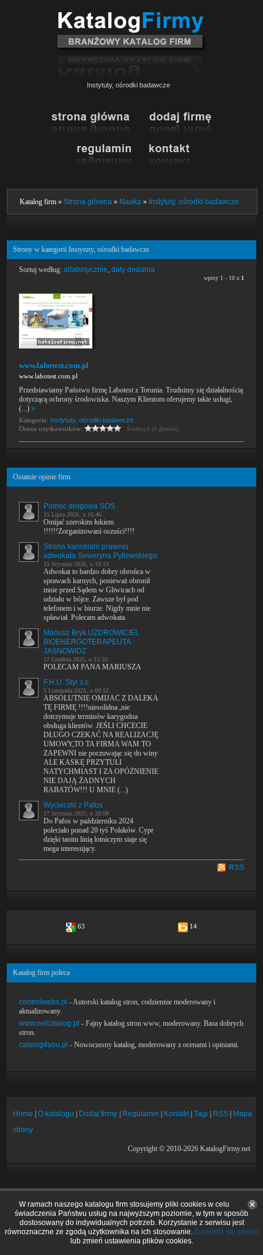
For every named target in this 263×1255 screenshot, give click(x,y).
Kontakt (176, 1114)
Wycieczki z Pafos (73, 805)
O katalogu (56, 1114)
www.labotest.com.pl (54, 365)
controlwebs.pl (43, 1002)
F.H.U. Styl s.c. (67, 682)
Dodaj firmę (98, 1114)
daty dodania (133, 269)
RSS (236, 867)
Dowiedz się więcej (226, 1231)
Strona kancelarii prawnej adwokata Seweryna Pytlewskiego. (101, 551)
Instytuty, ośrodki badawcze (194, 201)
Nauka (130, 201)
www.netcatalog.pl (49, 1023)
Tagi (201, 1114)
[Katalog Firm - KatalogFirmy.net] (132, 16)
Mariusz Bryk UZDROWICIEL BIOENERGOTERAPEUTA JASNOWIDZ (91, 641)
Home (23, 1114)
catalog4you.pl (43, 1044)
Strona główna (88, 201)
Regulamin (140, 1114)
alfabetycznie (86, 269)
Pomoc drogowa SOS (79, 506)
